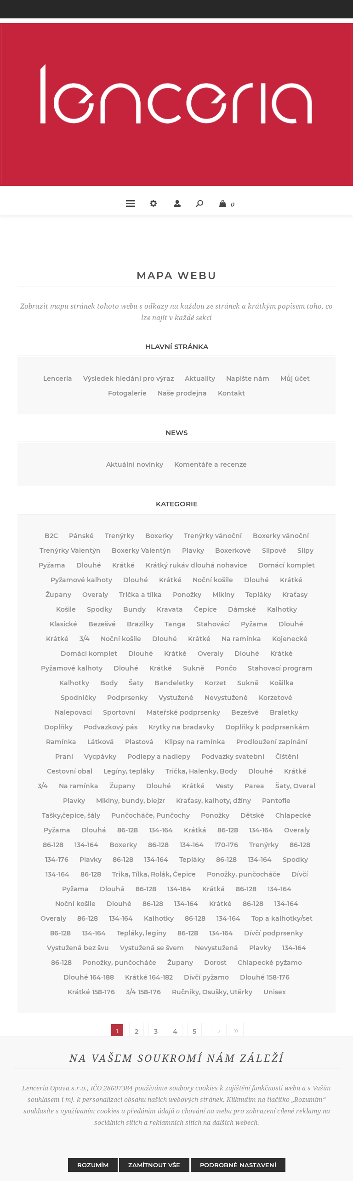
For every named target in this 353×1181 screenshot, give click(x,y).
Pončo (226, 668)
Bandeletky (174, 683)
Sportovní (119, 712)
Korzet (215, 683)
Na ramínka (241, 639)
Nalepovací (73, 712)
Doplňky (58, 727)
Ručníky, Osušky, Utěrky (212, 992)
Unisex (274, 992)
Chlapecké (293, 815)
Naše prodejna (182, 393)
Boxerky (159, 536)
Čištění (286, 756)
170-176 (226, 845)
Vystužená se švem (152, 948)
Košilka (282, 683)
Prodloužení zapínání (271, 742)
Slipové (274, 550)
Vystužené (176, 698)
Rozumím (92, 1165)
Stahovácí (213, 624)
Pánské (81, 536)
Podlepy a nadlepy (158, 756)
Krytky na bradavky (181, 727)
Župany (58, 594)
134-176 (56, 859)
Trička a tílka (140, 594)
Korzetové (275, 698)
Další (219, 1031)
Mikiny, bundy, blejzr (130, 801)
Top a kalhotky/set (282, 918)
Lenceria (57, 378)
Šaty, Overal (295, 786)
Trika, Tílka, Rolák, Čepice (154, 874)
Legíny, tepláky (128, 771)
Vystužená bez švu (78, 948)
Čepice (205, 609)
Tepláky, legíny (141, 933)
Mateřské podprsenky (183, 712)
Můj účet (295, 378)
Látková (100, 742)
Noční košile (213, 580)
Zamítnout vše (154, 1165)
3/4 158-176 (143, 992)
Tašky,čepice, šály (71, 815)
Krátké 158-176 (91, 992)
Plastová (139, 742)
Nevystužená (216, 948)
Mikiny (223, 594)
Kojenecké (289, 639)
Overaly (95, 594)
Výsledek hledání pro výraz (128, 378)
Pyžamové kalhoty (81, 580)
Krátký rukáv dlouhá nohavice (196, 565)
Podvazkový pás (110, 727)
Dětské (252, 815)
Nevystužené (226, 698)
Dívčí (299, 874)
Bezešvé (102, 624)
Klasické (63, 624)
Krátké (123, 565)
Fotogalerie (127, 393)
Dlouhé (88, 565)
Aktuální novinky (134, 464)
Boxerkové (233, 550)
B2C (51, 536)
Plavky (193, 550)
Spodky (99, 609)
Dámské (242, 609)
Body (109, 683)
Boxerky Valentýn (141, 550)
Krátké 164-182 (149, 977)
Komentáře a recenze (210, 464)
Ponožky (187, 594)
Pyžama (52, 565)
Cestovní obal (69, 771)
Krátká (195, 830)
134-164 (161, 830)
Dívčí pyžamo (206, 977)
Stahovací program (280, 668)
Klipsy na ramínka (195, 742)
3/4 (85, 639)
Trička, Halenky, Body (201, 771)
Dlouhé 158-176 (265, 977)
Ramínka (61, 742)
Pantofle (276, 801)
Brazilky (140, 624)
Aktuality (200, 378)
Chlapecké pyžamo (270, 962)
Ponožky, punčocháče (243, 874)
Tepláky (258, 594)
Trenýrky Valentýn (70, 550)
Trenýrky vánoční (213, 536)
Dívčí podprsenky (273, 933)
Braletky (284, 712)
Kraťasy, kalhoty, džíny (213, 801)
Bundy (134, 609)
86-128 (127, 830)
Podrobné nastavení (238, 1165)
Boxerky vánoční (281, 536)
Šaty (136, 683)
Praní (64, 756)
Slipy (305, 550)
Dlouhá (93, 830)
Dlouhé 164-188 (88, 977)
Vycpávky (100, 756)
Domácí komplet (286, 565)
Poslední (236, 1030)
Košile (66, 609)
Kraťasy (294, 594)
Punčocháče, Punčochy (150, 815)
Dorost (215, 962)
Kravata (170, 609)
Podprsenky (127, 698)
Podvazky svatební (232, 756)
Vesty (224, 786)
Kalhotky (282, 609)
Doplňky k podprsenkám (267, 727)
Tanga (175, 624)
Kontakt (231, 393)
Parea (254, 786)
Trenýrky (119, 536)
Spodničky (78, 698)
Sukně (194, 668)
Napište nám (247, 378)
